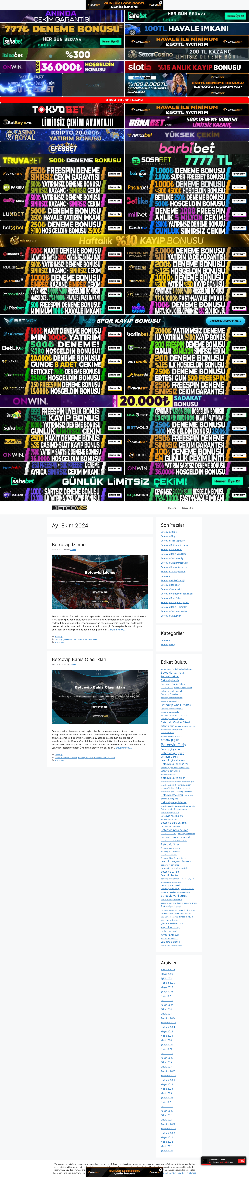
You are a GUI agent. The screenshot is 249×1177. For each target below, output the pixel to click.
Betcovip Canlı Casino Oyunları (173, 715)
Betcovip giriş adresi (171, 749)
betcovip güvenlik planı (168, 774)
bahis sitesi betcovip (183, 669)
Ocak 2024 (166, 1049)
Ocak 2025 (166, 996)
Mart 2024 (166, 1040)
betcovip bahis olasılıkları (66, 757)
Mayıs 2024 (167, 1031)
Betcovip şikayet (171, 906)
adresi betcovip (167, 669)
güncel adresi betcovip (172, 923)
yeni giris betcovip (170, 941)
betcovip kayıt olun (184, 791)
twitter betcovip (170, 934)
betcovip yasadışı (168, 892)
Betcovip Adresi (169, 532)
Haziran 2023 (168, 1080)
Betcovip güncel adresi (175, 764)
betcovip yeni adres (174, 895)
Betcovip (172, 508)
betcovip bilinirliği (167, 688)
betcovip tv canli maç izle (174, 868)
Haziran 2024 (168, 1027)
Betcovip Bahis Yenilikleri (173, 554)
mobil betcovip (169, 931)
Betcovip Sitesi (170, 844)
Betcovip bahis (170, 680)
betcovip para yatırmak (170, 826)
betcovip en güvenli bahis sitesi (185, 726)
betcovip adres (180, 673)
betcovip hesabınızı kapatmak (171, 782)
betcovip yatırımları (183, 892)
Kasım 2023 (167, 1058)
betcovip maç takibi (167, 806)
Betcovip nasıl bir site (172, 815)
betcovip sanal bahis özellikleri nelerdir (174, 841)
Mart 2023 (166, 1093)
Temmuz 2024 (168, 1022)
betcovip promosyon (186, 834)
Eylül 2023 (166, 1066)
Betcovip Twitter (169, 875)
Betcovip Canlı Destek (176, 705)
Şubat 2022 (167, 1150)
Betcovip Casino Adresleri (174, 611)
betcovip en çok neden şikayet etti (172, 729)
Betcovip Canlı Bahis (171, 694)
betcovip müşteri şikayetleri (170, 813)
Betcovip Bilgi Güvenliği (173, 580)
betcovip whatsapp (170, 888)
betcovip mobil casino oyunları (185, 806)
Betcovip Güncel (169, 756)
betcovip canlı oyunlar (170, 712)
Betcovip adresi (170, 676)
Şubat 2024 (167, 1044)
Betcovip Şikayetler (171, 615)
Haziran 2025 (168, 983)
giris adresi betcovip (169, 917)
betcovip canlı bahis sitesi (171, 698)
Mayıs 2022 (167, 1137)
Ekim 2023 (166, 1062)
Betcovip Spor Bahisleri (170, 851)
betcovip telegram (170, 861)
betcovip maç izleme (173, 802)
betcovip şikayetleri (169, 910)
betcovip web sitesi (170, 885)
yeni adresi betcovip (169, 938)
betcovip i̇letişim (167, 788)
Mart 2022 (166, 1146)
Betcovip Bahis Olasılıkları (79, 659)
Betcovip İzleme (69, 544)
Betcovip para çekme (174, 830)
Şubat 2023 (167, 1097)
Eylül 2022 (166, 1119)
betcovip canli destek (183, 688)
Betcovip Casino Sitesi (175, 722)
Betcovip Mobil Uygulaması (174, 809)
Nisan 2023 (167, 1089)
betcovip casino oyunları (172, 718)
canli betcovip (167, 913)
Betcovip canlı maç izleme (172, 709)
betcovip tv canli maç (170, 865)
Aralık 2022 (167, 1106)
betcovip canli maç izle (172, 691)
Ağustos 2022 (168, 1124)
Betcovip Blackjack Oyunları (175, 602)
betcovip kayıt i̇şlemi (168, 792)
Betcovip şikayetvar (186, 910)
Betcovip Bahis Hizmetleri (174, 607)
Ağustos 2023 (168, 1071)
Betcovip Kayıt (183, 788)
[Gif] (124, 240)
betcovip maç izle (169, 798)
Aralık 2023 (167, 1053)
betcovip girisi (170, 740)
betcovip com (167, 726)
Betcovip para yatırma (174, 822)
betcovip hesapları (188, 782)
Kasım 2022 (167, 1111)
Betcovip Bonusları (170, 585)
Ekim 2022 (166, 1115)
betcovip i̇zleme (80, 639)
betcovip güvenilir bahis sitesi (175, 767)
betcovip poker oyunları (168, 834)
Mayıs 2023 (167, 1084)
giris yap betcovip (169, 920)
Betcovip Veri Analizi (171, 589)
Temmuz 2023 (168, 1075)
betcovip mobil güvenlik (104, 757)
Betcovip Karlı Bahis (171, 598)
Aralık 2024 (167, 1000)
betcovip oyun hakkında (169, 819)
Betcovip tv (188, 861)
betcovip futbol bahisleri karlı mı (171, 736)
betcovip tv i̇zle (170, 871)
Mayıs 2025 (167, 987)
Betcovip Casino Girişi (172, 558)
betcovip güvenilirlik (63, 639)
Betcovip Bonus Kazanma (174, 567)
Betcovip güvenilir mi (171, 771)
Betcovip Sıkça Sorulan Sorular (174, 858)
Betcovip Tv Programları (173, 571)
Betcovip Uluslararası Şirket (175, 562)
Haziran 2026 (168, 969)
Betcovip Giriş (188, 508)
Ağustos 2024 (168, 1018)
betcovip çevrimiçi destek (171, 903)
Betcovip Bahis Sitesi (173, 684)
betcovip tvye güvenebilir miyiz (171, 945)
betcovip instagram (183, 785)
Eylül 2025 (166, 978)
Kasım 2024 (167, 1005)
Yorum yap (59, 642)
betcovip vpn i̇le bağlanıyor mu (171, 882)
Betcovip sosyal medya (170, 848)
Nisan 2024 (167, 1036)
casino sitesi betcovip (183, 913)
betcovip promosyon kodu (176, 837)
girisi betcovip (186, 917)
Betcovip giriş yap (172, 753)
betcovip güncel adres (173, 760)
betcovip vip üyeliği (187, 879)
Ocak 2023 (166, 1102)
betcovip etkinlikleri (167, 733)
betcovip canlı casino (170, 701)
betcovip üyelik (190, 903)
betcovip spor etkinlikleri (169, 855)
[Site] (62, 173)
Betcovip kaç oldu (85, 757)
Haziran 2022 (168, 1133)
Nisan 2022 (167, 1142)
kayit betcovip (94, 639)
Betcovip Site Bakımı (171, 549)
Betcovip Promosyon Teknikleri (177, 593)
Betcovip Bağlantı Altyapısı (174, 545)
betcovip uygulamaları (170, 879)
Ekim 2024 (166, 1009)
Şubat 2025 (167, 991)
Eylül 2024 (166, 1013)
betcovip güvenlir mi (173, 777)
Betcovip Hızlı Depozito (173, 540)
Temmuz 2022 (168, 1128)
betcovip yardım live (187, 889)
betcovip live (188, 795)
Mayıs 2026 (167, 974)
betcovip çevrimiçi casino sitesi (171, 900)
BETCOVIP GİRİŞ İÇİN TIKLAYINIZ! (125, 100)
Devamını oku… (118, 629)
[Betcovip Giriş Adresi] (69, 508)
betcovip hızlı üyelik (167, 785)
